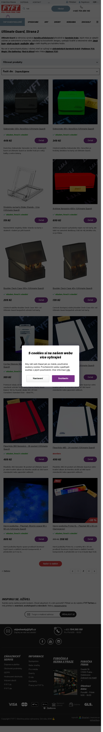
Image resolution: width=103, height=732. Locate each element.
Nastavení (38, 378)
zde (68, 370)
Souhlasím (63, 378)
